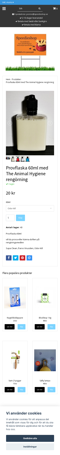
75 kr (15, 383)
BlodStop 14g (45, 317)
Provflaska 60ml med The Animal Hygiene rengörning (30, 82)
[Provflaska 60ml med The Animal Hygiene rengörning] (30, 123)
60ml (8, 202)
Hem (8, 79)
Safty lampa (45, 380)
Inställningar (30, 446)
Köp (20, 217)
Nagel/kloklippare (15, 317)
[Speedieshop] (30, 51)
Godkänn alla (30, 438)
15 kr (15, 320)
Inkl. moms (8, 2)
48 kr (45, 320)
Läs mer (9, 327)
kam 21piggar (15, 380)
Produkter (16, 79)
